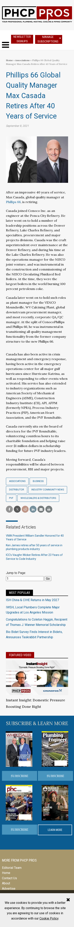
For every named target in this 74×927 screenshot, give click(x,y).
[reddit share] (25, 509)
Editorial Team (12, 868)
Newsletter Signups (22, 39)
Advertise (8, 888)
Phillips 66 (13, 202)
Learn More (55, 829)
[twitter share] (17, 509)
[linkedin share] (33, 509)
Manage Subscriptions (47, 39)
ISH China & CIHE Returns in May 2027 (32, 600)
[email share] (40, 509)
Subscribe (19, 776)
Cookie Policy (48, 918)
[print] (48, 509)
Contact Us (9, 878)
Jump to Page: (16, 573)
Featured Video (20, 655)
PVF (11, 498)
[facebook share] (9, 509)
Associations (22, 60)
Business (38, 481)
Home (9, 60)
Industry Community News (47, 489)
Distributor (16, 489)
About (6, 883)
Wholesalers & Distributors (38, 498)
